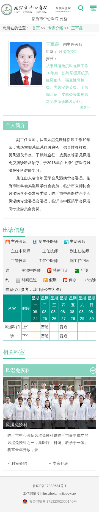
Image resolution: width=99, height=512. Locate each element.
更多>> (85, 107)
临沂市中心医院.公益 (49, 18)
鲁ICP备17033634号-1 (50, 486)
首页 (36, 28)
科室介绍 (19, 463)
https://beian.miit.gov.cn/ (58, 494)
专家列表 (60, 463)
